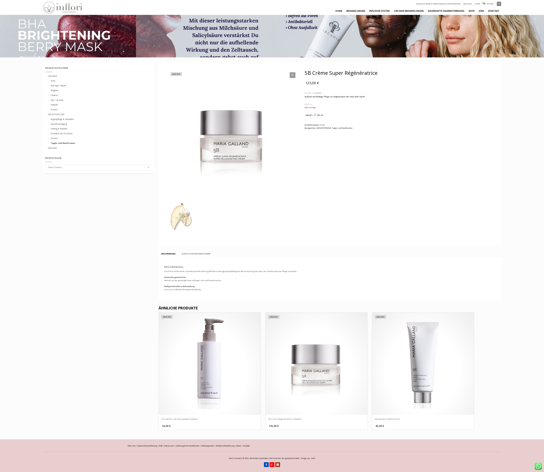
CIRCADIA (52, 76)
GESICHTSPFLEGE (56, 114)
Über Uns (132, 446)
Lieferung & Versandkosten (187, 446)
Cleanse (54, 95)
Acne (53, 80)
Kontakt (246, 446)
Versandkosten (318, 93)
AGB (160, 446)
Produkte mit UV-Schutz (62, 133)
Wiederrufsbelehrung (225, 446)
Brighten (55, 90)
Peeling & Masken (59, 128)
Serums (54, 138)
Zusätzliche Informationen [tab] (195, 253)
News (238, 446)
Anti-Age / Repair (58, 85)
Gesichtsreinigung (59, 124)
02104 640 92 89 (454, 4)
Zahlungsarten (207, 446)
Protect (54, 109)
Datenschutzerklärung (147, 446)
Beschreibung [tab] (168, 253)
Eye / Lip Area (57, 100)
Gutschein (52, 148)
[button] (292, 75)
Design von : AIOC (308, 458)
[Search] (148, 167)
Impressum (169, 446)
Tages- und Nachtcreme (63, 143)
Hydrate (54, 104)
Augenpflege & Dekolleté (62, 119)
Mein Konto (467, 4)
